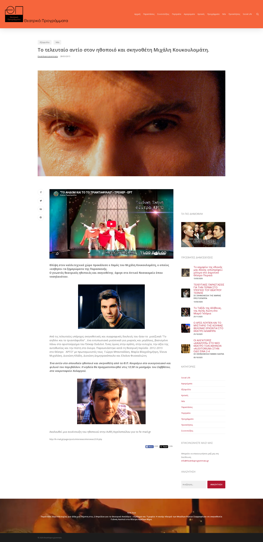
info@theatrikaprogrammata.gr (195, 460)
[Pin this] (41, 217)
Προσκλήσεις (187, 425)
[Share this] (41, 192)
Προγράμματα (187, 419)
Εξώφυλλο (44, 42)
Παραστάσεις (187, 407)
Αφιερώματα (186, 383)
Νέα (57, 42)
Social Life (185, 377)
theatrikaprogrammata (48, 56)
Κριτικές (184, 395)
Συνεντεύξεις (187, 430)
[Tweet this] (41, 200)
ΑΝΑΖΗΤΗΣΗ (216, 484)
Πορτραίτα (185, 413)
